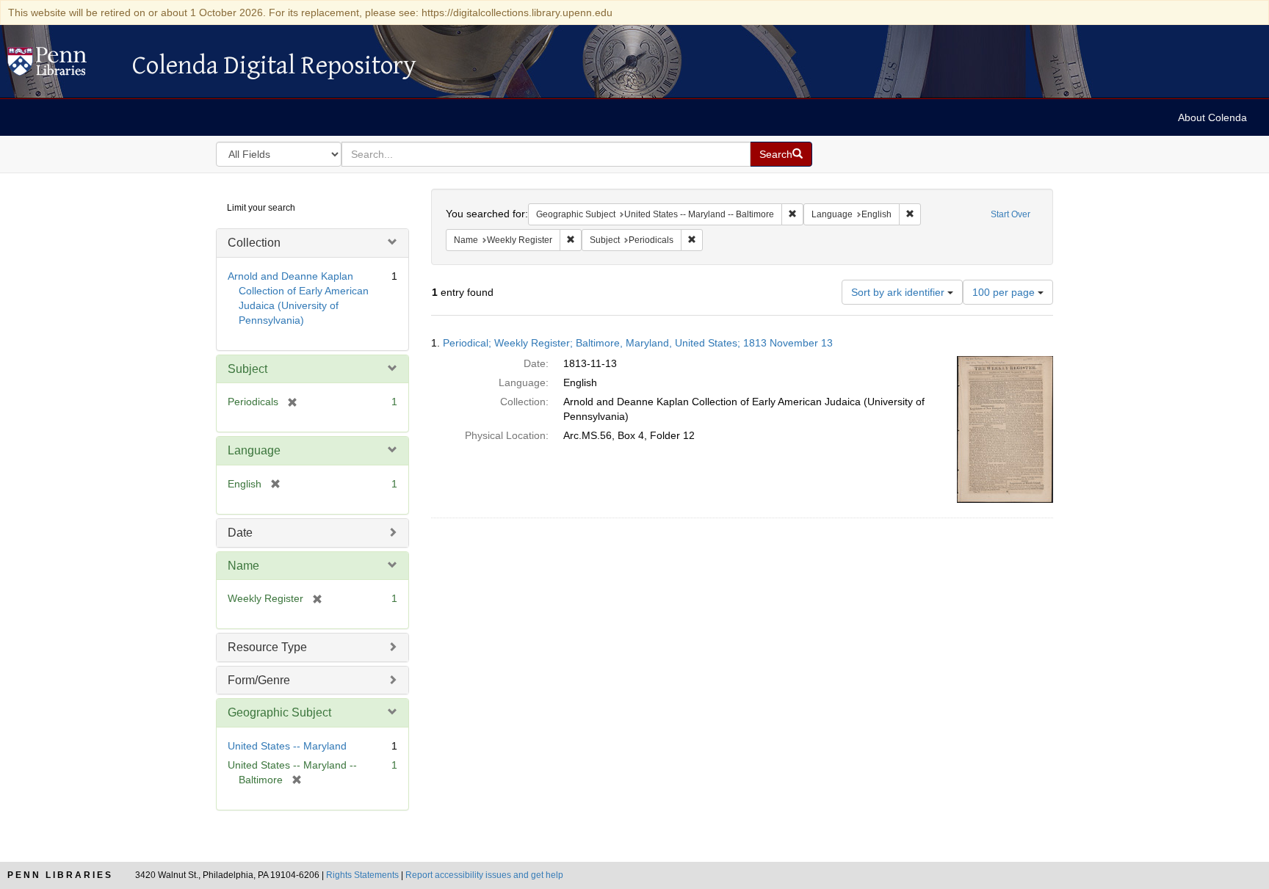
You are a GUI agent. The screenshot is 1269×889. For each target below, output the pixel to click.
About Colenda (1212, 117)
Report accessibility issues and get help (484, 875)
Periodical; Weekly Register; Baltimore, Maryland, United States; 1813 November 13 (638, 343)
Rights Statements (362, 875)
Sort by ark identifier (899, 292)
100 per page (1005, 292)
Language (254, 450)
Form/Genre (259, 680)
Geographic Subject (279, 712)
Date (240, 532)
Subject (247, 369)
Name (243, 565)
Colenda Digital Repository (62, 65)
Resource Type (267, 647)
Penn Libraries (60, 875)
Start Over (1010, 214)
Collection (254, 242)
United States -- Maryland (287, 746)
